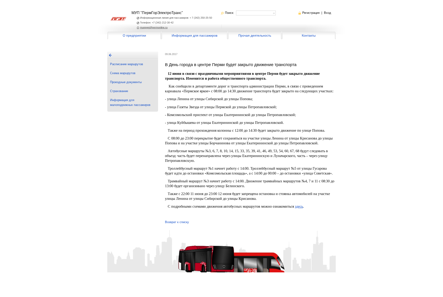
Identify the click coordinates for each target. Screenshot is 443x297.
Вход (327, 13)
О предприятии (134, 35)
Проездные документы (126, 82)
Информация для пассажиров (194, 35)
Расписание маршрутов (126, 64)
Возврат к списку (177, 222)
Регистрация (311, 13)
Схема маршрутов (122, 73)
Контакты (309, 35)
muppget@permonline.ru (154, 27)
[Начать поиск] (273, 12)
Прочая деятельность (254, 35)
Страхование (119, 91)
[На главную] (110, 55)
